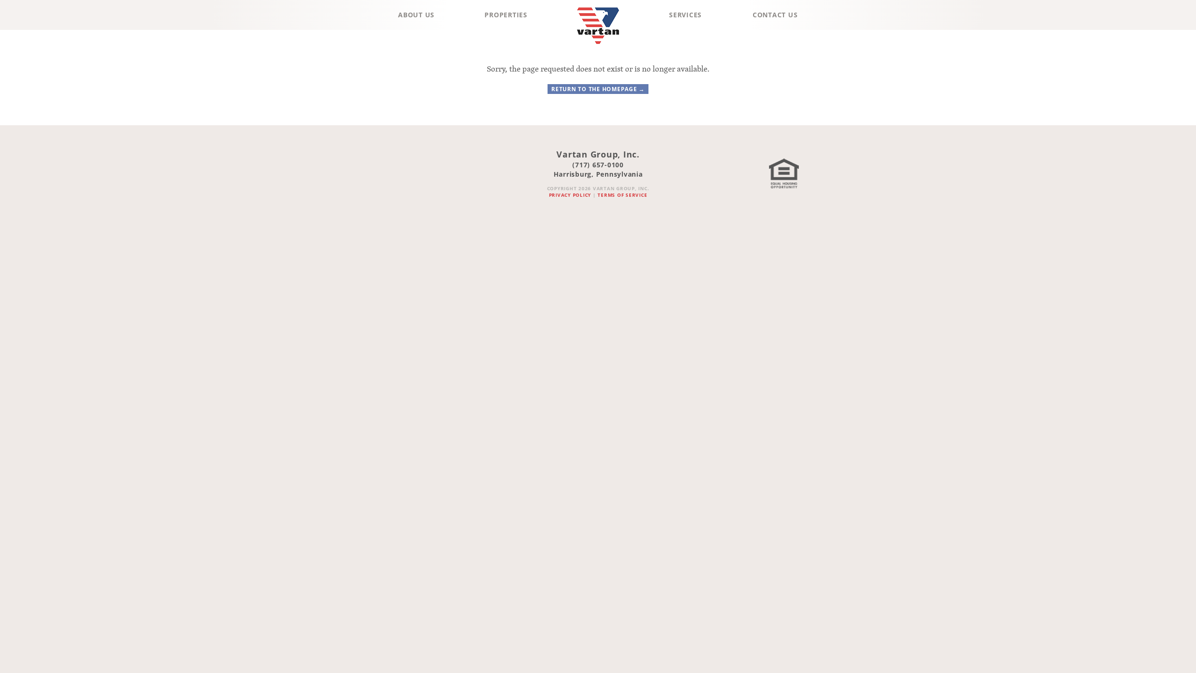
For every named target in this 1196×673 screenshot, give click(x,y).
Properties (505, 14)
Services (685, 14)
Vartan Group (598, 46)
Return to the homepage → (598, 89)
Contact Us (775, 14)
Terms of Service (622, 195)
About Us (416, 14)
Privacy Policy (570, 195)
